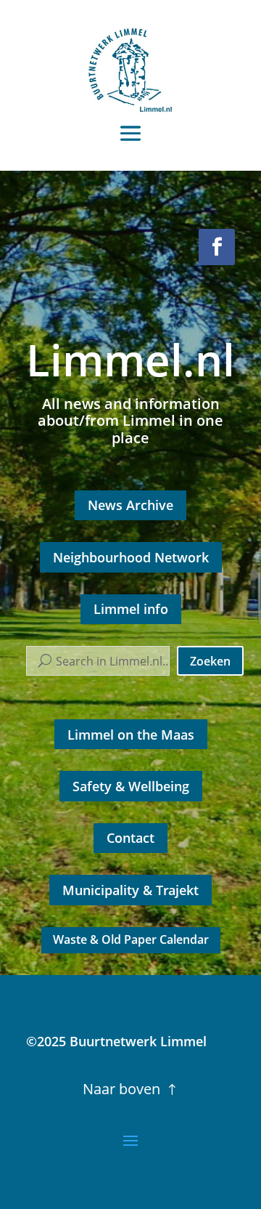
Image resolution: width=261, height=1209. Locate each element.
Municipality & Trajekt (130, 890)
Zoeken (210, 661)
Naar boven (121, 1089)
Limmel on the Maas (130, 734)
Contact (130, 837)
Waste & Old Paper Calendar (131, 939)
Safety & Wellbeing (130, 786)
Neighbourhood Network (131, 557)
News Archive (130, 505)
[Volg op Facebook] (217, 247)
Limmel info (131, 609)
